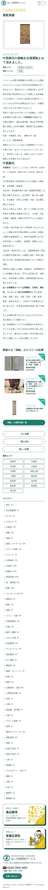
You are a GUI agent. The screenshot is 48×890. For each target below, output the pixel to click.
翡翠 (9, 726)
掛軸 (20, 71)
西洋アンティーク (15, 732)
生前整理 (11, 643)
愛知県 (21, 67)
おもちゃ (11, 521)
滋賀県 (13, 461)
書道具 (10, 665)
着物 (9, 538)
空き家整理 (12, 510)
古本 (9, 787)
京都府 (34, 461)
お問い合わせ (11, 876)
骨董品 (11, 571)
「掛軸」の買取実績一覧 (16, 422)
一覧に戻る (24, 441)
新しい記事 (24, 449)
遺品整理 (11, 654)
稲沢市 (29, 67)
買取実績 (11, 737)
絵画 (9, 676)
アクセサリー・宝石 (16, 771)
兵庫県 (13, 471)
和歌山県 (34, 471)
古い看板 (11, 660)
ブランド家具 (13, 549)
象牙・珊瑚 (12, 632)
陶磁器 (10, 798)
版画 (9, 682)
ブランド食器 (13, 721)
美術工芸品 (12, 754)
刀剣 (9, 715)
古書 (9, 627)
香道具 (10, 765)
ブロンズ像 (12, 638)
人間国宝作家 (13, 693)
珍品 (9, 699)
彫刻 (9, 604)
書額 (9, 776)
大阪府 (34, 466)
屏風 (9, 610)
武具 (9, 782)
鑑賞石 (10, 793)
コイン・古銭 (13, 616)
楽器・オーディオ (15, 544)
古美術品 (11, 560)
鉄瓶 (10, 588)
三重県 (13, 476)
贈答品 (10, 599)
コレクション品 (14, 593)
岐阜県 (13, 481)
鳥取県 (13, 486)
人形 (9, 759)
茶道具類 (12, 577)
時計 (9, 505)
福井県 (34, 481)
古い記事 (25, 434)
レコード (11, 555)
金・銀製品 (12, 582)
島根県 (34, 486)
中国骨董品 (12, 621)
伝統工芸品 (12, 748)
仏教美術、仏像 (14, 688)
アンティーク (13, 649)
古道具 (11, 566)
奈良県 (13, 466)
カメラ (10, 516)
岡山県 (13, 491)
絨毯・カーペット (15, 671)
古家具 (10, 527)
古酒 (9, 704)
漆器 (9, 743)
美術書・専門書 (14, 710)
